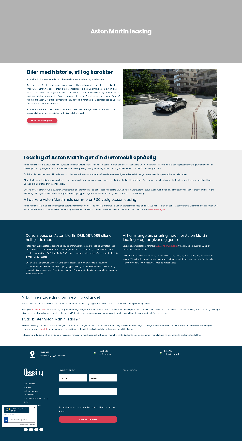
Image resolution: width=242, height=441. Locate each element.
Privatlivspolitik (30, 395)
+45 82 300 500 (104, 354)
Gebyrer (27, 402)
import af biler (38, 309)
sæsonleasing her (157, 209)
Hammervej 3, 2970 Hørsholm (52, 356)
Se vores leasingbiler (42, 120)
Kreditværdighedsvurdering (36, 398)
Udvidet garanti (31, 391)
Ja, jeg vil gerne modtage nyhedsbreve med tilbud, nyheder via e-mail (87, 409)
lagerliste (44, 329)
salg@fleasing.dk (171, 354)
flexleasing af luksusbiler (166, 246)
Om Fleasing (29, 384)
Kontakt (27, 387)
